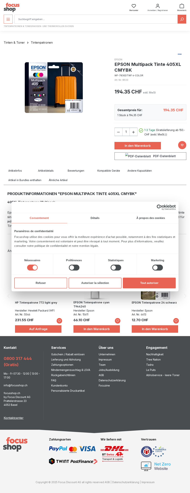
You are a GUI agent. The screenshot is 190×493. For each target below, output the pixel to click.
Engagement (156, 348)
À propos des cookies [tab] (150, 218)
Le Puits (151, 369)
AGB (101, 375)
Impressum (105, 359)
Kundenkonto (59, 385)
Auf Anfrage (38, 329)
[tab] (19, 170)
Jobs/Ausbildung (109, 369)
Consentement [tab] (39, 218)
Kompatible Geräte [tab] (108, 170)
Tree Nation (153, 359)
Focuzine (104, 385)
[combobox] (96, 19)
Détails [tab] (95, 218)
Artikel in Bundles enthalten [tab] (24, 180)
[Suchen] (182, 19)
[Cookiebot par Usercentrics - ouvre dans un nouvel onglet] (159, 207)
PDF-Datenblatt (164, 156)
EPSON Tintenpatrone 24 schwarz (154, 302)
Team (102, 364)
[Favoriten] (59, 321)
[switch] (74, 268)
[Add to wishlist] (182, 145)
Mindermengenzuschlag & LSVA (70, 369)
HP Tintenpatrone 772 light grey (36, 302)
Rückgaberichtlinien (63, 375)
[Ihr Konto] (158, 5)
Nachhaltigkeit (154, 354)
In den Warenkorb (138, 146)
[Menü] (8, 19)
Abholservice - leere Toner (163, 375)
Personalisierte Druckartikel (68, 390)
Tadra (149, 364)
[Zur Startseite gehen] (11, 7)
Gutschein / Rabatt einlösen (68, 354)
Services (58, 348)
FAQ (53, 380)
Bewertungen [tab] (76, 170)
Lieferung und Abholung (66, 359)
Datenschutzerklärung (112, 380)
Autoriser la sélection (95, 282)
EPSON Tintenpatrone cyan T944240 (91, 304)
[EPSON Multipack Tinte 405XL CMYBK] (55, 88)
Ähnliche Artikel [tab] (58, 180)
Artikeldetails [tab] (46, 170)
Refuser (41, 282)
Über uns (106, 348)
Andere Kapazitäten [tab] (139, 170)
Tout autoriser (149, 282)
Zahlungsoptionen (62, 364)
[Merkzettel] (134, 5)
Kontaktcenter (14, 418)
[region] (55, 87)
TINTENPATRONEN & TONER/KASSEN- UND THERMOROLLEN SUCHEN (39, 26)
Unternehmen (107, 354)
